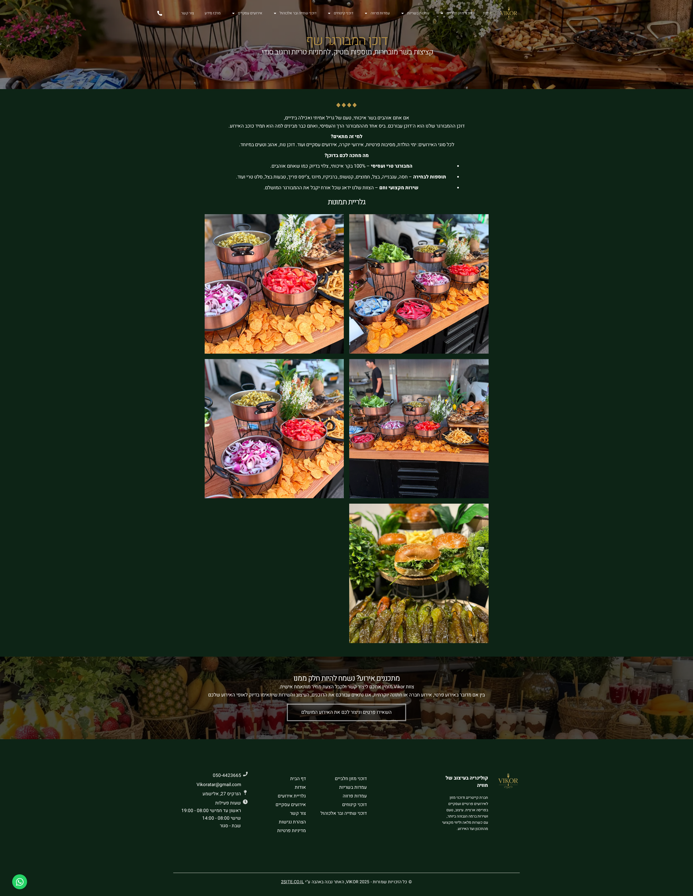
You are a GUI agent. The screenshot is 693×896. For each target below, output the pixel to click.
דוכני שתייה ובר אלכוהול (298, 13)
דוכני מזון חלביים (459, 13)
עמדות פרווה (380, 13)
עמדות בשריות (418, 13)
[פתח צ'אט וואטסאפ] (19, 881)
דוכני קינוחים (343, 13)
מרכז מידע (213, 13)
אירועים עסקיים (250, 13)
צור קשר (187, 13)
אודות (487, 13)
